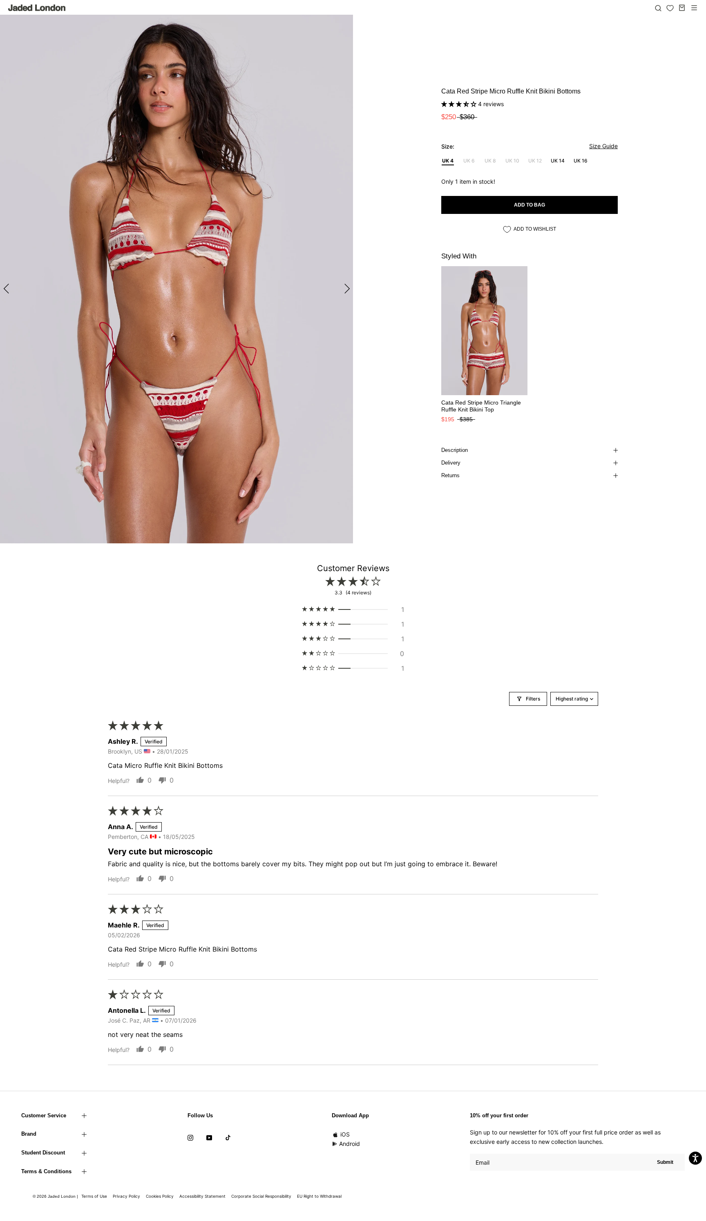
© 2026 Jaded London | (56, 1196)
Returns (450, 475)
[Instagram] (190, 1136)
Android (349, 1143)
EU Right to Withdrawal (319, 1196)
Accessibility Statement (202, 1196)
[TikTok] (228, 1136)
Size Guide (603, 145)
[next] (346, 288)
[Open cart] (682, 7)
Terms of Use (94, 1196)
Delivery (450, 463)
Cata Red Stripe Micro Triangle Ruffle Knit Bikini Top (481, 406)
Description (454, 450)
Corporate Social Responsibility (261, 1196)
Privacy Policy (126, 1196)
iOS (345, 1134)
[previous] (7, 288)
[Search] (658, 7)
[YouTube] (209, 1136)
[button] (459, 103)
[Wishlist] (670, 8)
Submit (665, 1162)
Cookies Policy (160, 1196)
